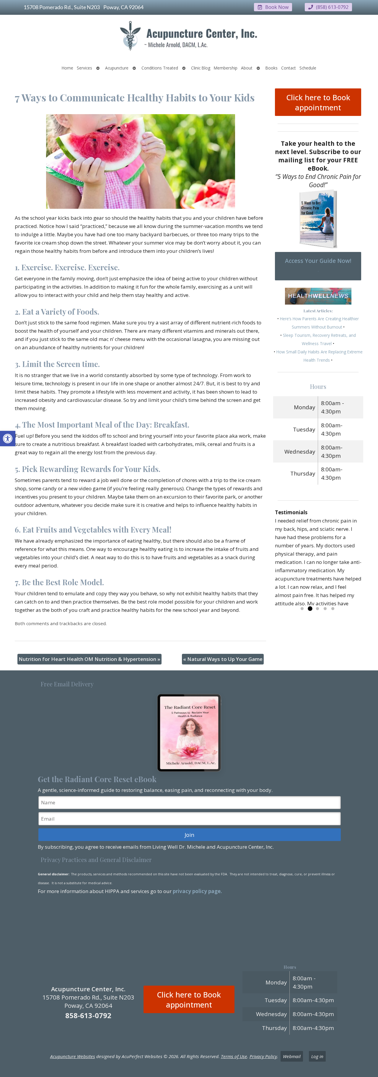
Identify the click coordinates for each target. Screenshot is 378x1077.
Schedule (307, 68)
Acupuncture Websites (72, 1056)
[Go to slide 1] (302, 609)
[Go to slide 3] (317, 609)
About (246, 68)
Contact (288, 68)
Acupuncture (116, 68)
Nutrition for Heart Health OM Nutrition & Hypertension (89, 659)
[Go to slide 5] (333, 609)
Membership (225, 68)
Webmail (292, 1056)
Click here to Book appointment (318, 102)
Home (67, 68)
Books (271, 68)
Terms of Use (234, 1056)
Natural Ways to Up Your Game (223, 659)
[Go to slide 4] (325, 609)
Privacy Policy (263, 1056)
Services (84, 68)
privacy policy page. (198, 891)
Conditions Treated (159, 68)
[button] (7, 438)
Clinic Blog (200, 68)
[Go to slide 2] (310, 609)
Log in (317, 1056)
